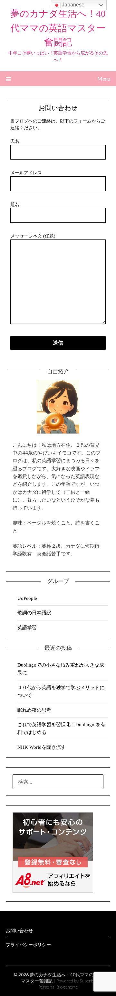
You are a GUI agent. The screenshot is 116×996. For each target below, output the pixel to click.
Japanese (72, 4)
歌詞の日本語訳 (34, 612)
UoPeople (27, 598)
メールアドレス (26, 173)
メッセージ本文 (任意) (32, 236)
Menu (103, 78)
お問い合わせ (19, 930)
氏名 (14, 141)
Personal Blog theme (58, 987)
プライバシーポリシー (28, 944)
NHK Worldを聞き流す (41, 747)
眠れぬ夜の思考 (34, 710)
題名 (14, 204)
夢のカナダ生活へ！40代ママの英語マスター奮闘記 (58, 27)
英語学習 (27, 627)
